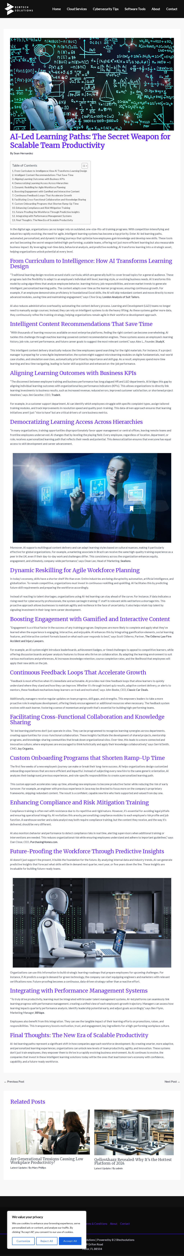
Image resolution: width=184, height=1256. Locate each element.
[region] (46, 1230)
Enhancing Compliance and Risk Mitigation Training (43, 207)
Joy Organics (25, 748)
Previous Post (14, 1081)
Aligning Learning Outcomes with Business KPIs (40, 179)
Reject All (46, 1240)
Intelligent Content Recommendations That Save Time (44, 175)
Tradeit (55, 394)
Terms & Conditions (95, 1223)
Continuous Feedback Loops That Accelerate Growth (43, 195)
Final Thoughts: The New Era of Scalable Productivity (44, 220)
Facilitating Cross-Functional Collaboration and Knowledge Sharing (50, 199)
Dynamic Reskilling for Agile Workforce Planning (40, 187)
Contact (125, 1223)
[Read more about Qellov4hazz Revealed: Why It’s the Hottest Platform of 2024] (134, 1132)
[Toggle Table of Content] (83, 166)
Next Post (172, 1081)
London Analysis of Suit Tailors (120, 297)
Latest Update (18, 1167)
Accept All (70, 1240)
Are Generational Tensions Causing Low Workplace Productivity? (46, 1161)
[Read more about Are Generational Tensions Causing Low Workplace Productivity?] (50, 1131)
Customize (23, 1240)
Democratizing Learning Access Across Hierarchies (41, 183)
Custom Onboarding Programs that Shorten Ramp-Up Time (47, 203)
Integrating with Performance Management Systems (44, 216)
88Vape (39, 1012)
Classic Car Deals (137, 689)
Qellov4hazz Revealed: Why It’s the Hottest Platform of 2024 (133, 1161)
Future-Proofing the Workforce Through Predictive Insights (48, 212)
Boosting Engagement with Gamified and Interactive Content (47, 191)
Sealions (126, 560)
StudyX (160, 341)
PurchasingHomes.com (43, 842)
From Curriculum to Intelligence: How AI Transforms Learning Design (51, 170)
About (113, 1223)
